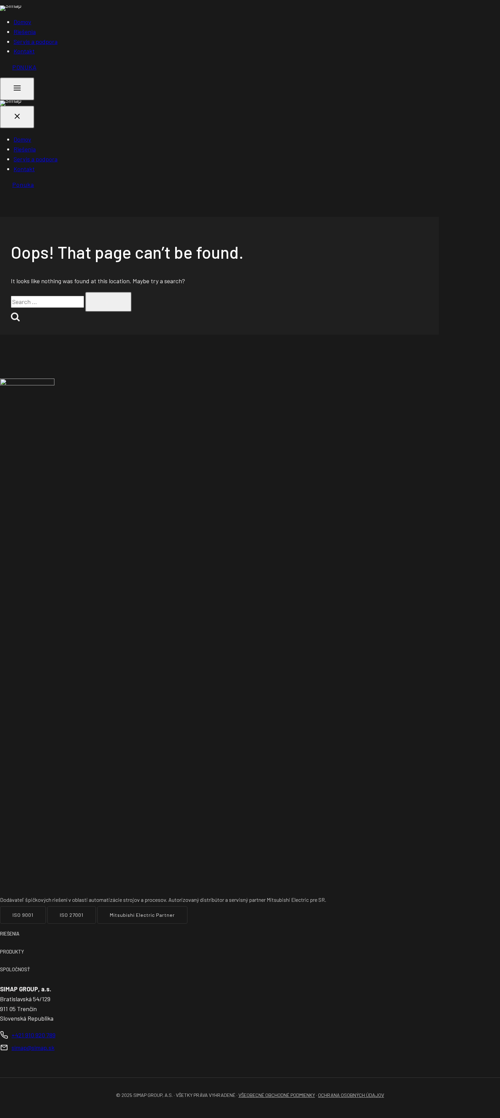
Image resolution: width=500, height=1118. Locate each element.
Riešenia (25, 31)
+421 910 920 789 (33, 1035)
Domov (22, 22)
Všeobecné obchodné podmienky (276, 1095)
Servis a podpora (35, 41)
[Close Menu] (17, 117)
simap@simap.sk (33, 1047)
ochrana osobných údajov (351, 1095)
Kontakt (24, 51)
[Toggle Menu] (17, 89)
